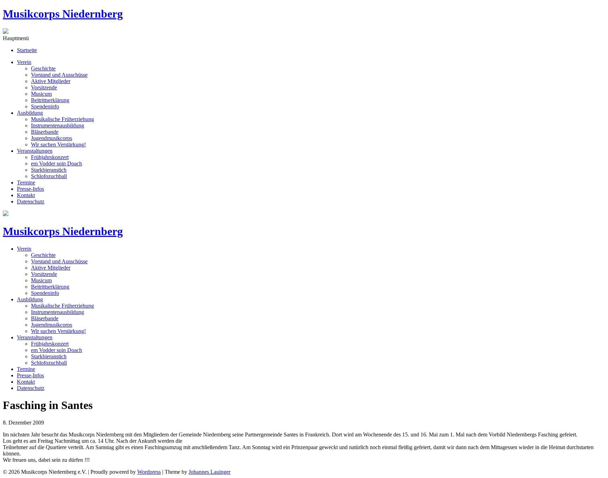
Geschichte (43, 68)
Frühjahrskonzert (50, 157)
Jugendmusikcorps (51, 138)
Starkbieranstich (48, 170)
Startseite (27, 50)
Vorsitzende (44, 87)
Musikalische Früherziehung (62, 119)
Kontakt (26, 195)
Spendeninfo (45, 106)
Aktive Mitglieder (50, 81)
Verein (24, 62)
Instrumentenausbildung (57, 125)
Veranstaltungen (34, 151)
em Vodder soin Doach (56, 163)
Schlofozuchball (49, 176)
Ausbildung (30, 113)
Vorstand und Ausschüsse (59, 75)
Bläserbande (44, 132)
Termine (26, 182)
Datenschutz (30, 202)
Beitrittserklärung (50, 100)
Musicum (41, 94)
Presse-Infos (30, 189)
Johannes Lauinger (209, 472)
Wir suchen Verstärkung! (58, 144)
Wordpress (149, 472)
